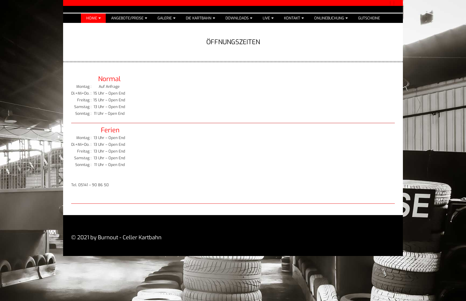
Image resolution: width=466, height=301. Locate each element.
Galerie (164, 18)
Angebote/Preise (127, 18)
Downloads (237, 18)
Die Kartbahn (198, 18)
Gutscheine (369, 18)
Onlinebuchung (329, 18)
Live (266, 18)
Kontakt (292, 18)
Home (91, 18)
